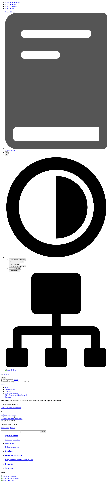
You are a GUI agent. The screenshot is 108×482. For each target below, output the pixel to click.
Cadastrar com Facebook (9, 415)
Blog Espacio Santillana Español (16, 395)
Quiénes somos (10, 389)
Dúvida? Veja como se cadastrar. (11, 419)
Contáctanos (9, 468)
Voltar (7, 387)
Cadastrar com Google (8, 417)
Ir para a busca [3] (11, 6)
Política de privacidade (12, 440)
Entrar (3, 384)
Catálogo (8, 391)
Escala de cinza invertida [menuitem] (18, 266)
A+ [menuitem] (7, 152)
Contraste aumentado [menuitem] (16, 262)
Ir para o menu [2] (11, 4)
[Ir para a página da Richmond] (10, 478)
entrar (16, 380)
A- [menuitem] (6, 155)
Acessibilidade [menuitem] (10, 12)
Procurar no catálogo (8, 382)
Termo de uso (9, 443)
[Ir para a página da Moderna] (7, 480)
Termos (12, 428)
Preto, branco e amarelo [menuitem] (17, 259)
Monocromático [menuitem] (15, 264)
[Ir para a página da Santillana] (8, 476)
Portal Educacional (11, 393)
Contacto (8, 397)
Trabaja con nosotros (12, 447)
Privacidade (5, 428)
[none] (56, 214)
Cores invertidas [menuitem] (15, 268)
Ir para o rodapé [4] (11, 8)
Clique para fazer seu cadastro (11, 408)
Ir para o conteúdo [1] (12, 2)
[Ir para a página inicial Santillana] (5, 374)
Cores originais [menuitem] (14, 271)
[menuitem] (56, 3)
